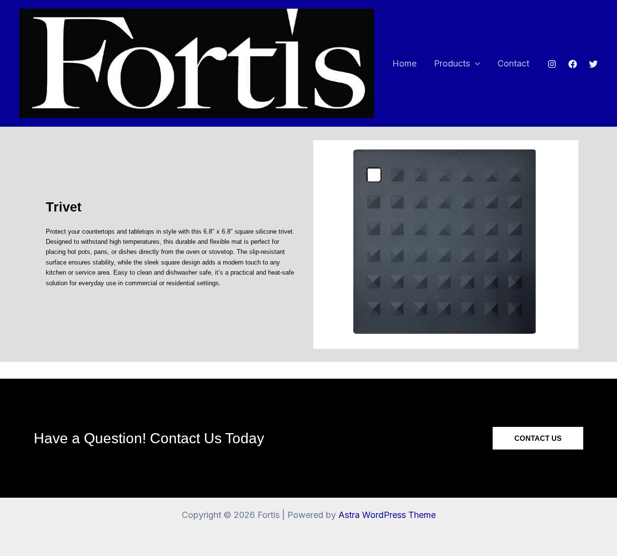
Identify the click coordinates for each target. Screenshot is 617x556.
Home (404, 63)
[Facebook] (572, 64)
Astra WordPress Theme (387, 515)
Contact (513, 63)
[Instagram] (552, 64)
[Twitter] (593, 64)
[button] (475, 64)
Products (452, 63)
